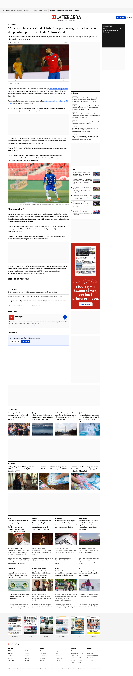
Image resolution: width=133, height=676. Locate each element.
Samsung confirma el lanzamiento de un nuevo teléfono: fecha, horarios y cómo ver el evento (17, 574)
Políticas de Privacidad (37, 325)
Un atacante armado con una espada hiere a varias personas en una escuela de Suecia (86, 122)
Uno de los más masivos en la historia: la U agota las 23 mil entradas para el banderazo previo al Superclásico (82, 212)
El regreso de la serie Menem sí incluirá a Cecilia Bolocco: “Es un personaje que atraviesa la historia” (42, 574)
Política (8, 10)
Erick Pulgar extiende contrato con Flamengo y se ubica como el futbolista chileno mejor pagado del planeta (89, 560)
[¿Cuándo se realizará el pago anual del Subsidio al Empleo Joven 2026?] (54, 481)
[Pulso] (31, 634)
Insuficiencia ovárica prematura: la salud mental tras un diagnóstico (88, 605)
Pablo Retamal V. (15, 43)
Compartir (11, 83)
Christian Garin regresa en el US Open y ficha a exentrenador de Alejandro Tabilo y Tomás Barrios (82, 197)
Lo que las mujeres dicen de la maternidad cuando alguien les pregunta (89, 573)
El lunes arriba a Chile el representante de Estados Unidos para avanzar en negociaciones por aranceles (42, 551)
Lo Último (52, 10)
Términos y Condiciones (26, 325)
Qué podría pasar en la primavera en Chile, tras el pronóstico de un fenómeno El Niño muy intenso (42, 416)
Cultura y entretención (39, 568)
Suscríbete (26, 341)
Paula (80, 568)
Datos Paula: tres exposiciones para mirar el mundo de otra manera (89, 595)
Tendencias (58, 518)
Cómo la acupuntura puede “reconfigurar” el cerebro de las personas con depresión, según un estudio (65, 560)
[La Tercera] (15, 634)
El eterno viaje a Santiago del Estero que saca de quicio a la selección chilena (32, 292)
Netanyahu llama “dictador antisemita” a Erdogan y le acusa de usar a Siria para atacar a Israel (65, 606)
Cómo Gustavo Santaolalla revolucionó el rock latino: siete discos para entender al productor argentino (41, 597)
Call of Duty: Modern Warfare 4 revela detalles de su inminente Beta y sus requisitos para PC (18, 596)
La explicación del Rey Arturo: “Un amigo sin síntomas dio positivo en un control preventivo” (37, 301)
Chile (9, 518)
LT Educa (76, 10)
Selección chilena (22, 306)
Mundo (40, 10)
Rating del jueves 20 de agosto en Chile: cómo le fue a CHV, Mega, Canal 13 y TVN (21, 469)
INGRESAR (129, 17)
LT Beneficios (60, 10)
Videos (45, 10)
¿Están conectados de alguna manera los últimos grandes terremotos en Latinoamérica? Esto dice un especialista (66, 524)
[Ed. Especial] (62, 634)
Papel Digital (68, 10)
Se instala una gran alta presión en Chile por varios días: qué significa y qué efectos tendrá (65, 416)
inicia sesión (15, 341)
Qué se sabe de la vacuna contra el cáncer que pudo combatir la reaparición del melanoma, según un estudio (89, 417)
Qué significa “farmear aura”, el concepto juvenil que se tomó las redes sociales (18, 416)
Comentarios (20, 83)
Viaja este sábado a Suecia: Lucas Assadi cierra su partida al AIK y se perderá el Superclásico (81, 174)
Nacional (13, 10)
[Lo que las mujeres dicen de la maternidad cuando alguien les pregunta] (89, 585)
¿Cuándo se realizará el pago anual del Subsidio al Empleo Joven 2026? (53, 468)
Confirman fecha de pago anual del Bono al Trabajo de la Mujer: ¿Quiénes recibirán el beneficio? (85, 469)
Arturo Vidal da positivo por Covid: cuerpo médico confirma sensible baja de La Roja (35, 296)
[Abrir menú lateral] (2, 17)
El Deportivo (34, 10)
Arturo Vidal (31, 306)
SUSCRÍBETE (85, 304)
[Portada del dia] (85, 275)
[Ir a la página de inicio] (66, 17)
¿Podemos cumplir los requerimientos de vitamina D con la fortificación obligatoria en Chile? (65, 550)
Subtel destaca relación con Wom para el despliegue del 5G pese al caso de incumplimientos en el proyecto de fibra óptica (86, 115)
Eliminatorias (37, 306)
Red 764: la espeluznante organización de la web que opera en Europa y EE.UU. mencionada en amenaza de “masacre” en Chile (85, 107)
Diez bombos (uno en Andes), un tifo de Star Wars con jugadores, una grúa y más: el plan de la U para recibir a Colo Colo (82, 181)
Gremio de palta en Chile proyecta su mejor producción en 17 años (42, 559)
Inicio (3, 10)
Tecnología (26, 10)
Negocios (19, 10)
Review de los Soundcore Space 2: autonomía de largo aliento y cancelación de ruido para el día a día (19, 606)
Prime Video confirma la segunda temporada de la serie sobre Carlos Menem (42, 606)
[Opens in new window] (46, 634)
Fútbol (16, 306)
